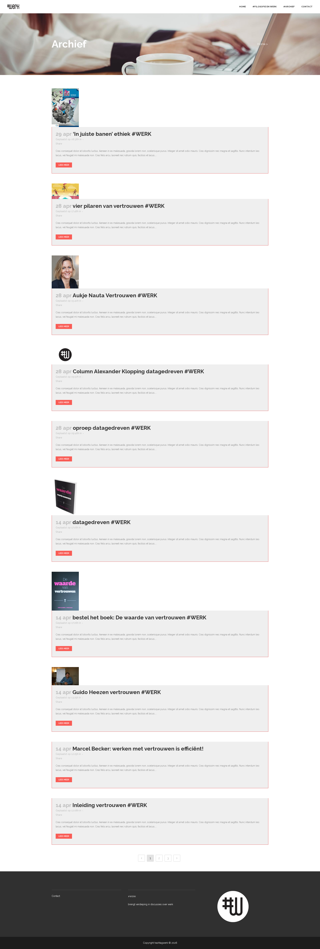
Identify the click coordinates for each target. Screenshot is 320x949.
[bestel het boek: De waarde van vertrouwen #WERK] (79, 591)
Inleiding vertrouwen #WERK (109, 805)
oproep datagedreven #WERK (112, 428)
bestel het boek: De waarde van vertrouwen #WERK (139, 617)
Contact (56, 896)
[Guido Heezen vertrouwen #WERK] (79, 676)
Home (261, 44)
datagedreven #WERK (101, 522)
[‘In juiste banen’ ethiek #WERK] (79, 107)
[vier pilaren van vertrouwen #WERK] (79, 191)
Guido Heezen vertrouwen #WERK (116, 692)
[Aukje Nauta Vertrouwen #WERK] (79, 271)
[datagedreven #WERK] (79, 496)
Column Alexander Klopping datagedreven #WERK (138, 371)
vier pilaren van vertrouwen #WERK (118, 206)
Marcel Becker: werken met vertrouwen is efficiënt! (138, 749)
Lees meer (63, 165)
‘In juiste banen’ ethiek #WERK (112, 134)
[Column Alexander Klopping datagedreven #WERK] (79, 354)
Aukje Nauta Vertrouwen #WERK (115, 295)
